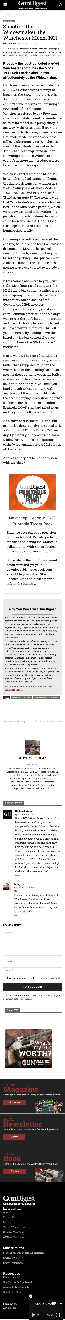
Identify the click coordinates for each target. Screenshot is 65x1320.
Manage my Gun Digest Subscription (23, 1252)
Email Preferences (13, 1262)
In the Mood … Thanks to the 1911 (48, 722)
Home (8, 14)
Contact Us (9, 1217)
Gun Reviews (21, 14)
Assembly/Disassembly (16, 1287)
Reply (17, 875)
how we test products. (49, 55)
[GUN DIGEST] (32, 5)
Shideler (27, 697)
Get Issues (15, 1102)
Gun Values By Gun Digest (17, 1282)
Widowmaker (40, 697)
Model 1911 (16, 697)
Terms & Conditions (14, 1227)
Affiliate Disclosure (13, 1237)
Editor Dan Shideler (11, 43)
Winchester (53, 697)
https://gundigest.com (33, 764)
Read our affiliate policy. (18, 55)
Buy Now (15, 1171)
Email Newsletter (13, 1257)
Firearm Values (11, 1277)
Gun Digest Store (12, 1292)
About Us (8, 1212)
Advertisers (9, 1307)
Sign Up (14, 1137)
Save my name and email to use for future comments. (34, 978)
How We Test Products (15, 1232)
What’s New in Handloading (14, 722)
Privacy (7, 1222)
